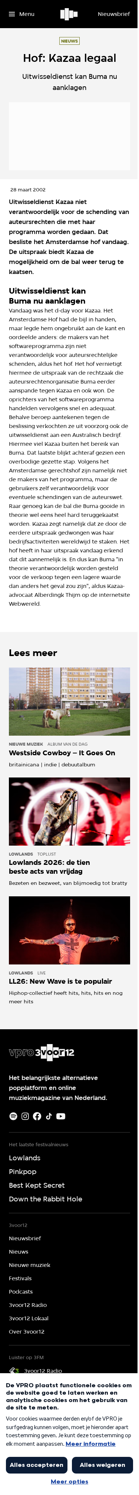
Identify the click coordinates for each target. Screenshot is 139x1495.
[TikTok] (48, 1116)
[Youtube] (60, 1116)
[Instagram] (25, 1116)
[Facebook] (37, 1116)
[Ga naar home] (69, 14)
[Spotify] (13, 1116)
